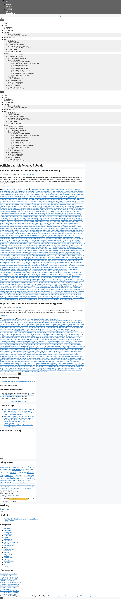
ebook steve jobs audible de (54, 211)
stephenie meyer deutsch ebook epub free (60, 336)
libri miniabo (14, 247)
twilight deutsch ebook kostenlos (9, 349)
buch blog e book (74, 199)
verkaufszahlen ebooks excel (8, 284)
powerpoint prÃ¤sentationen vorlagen (38, 260)
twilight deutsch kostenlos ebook (9, 279)
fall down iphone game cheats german (61, 220)
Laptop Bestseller (9, 520)
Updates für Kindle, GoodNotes (9, 579)
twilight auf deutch (50, 344)
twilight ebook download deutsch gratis (23, 281)
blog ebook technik (21, 199)
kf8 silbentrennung (68, 237)
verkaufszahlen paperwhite (26, 284)
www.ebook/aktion (32, 289)
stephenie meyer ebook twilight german (47, 337)
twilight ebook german (67, 360)
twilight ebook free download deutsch (46, 281)
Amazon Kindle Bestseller (15, 55)
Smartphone (25, 486)
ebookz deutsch (71, 216)
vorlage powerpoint (10, 286)
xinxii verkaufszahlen (16, 299)
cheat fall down (54, 201)
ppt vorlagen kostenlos (54, 264)
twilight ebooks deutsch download (31, 363)
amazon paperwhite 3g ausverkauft (67, 193)
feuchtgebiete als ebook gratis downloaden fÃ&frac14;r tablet (53, 221)
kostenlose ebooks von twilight (32, 332)
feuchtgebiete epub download (25, 223)
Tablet (30, 486)
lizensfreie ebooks (51, 247)
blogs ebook (56, 199)
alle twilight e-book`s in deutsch (28, 319)
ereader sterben (27, 218)
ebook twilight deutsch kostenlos (47, 322)
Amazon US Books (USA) (8, 580)
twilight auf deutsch (62, 344)
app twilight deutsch (52, 319)
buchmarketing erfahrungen (8, 201)
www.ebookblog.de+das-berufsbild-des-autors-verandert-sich (32, 291)
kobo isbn (54, 243)
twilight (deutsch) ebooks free (46, 341)
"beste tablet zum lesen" (38, 189)
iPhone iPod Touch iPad (9, 319)
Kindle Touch (32, 483)
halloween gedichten (66, 230)
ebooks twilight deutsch (28, 326)
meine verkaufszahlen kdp (61, 248)
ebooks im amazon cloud (54, 215)
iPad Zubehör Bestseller (15, 84)
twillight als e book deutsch (60, 282)
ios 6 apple (55, 233)
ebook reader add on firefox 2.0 (69, 208)
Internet (46, 233)
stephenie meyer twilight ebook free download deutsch (23, 339)
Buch (31, 469)
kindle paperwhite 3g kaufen (8, 240)
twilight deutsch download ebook (15, 277)
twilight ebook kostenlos (37, 361)
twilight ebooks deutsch (13, 363)
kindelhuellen (10, 238)
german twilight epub (63, 327)
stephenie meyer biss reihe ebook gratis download (33, 336)
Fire (34, 478)
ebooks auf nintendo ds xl (30, 215)
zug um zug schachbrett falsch (49, 299)
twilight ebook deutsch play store (30, 358)
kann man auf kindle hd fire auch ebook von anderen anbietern (55, 235)
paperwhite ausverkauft (39, 254)
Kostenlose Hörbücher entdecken (17, 36)
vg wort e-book (62, 284)
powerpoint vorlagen (39, 262)
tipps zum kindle (34, 276)
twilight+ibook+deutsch (74, 368)
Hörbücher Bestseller (14, 34)
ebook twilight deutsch (69, 211)
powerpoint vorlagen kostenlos (9, 264)
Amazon (32, 467)
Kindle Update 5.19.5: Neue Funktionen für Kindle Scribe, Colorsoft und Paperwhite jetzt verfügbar (19, 417)
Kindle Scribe (24, 483)
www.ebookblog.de (44, 289)
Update (2, 488)
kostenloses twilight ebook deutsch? (69, 332)
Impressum (60, 596)
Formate (6, 537)
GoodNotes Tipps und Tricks (8, 574)
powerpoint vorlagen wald (27, 264)
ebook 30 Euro (41, 206)
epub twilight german (35, 327)
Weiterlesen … (4, 186)
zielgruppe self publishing (31, 299)
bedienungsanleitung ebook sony (32, 198)
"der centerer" (50, 189)
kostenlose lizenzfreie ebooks (41, 245)
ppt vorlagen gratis (41, 264)
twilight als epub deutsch (12, 344)
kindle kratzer (19, 238)
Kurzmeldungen (10, 13)
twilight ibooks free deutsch (44, 366)
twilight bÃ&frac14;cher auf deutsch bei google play (38, 346)
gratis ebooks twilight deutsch (21, 228)
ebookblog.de (55, 213)
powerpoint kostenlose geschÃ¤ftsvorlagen (34, 259)
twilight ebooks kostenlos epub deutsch (54, 363)
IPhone (2, 483)
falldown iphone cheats (7, 221)
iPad (33, 480)
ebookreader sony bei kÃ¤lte (13, 215)
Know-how (7, 551)
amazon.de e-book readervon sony (37, 194)
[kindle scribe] (4, 509)
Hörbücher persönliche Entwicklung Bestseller (25, 63)
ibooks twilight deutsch (57, 331)
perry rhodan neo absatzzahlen (22, 257)
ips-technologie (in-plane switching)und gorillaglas (20, 235)
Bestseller (8, 4)
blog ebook (12, 199)
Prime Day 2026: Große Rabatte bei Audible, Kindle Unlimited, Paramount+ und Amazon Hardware (17, 421)
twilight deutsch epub (73, 277)
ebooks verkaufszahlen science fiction (46, 216)
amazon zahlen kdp (20, 194)
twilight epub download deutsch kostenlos (45, 365)
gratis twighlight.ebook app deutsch (15, 329)
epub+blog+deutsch (16, 218)
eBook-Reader (8, 27)
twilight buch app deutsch (62, 346)
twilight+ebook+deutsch (44, 368)
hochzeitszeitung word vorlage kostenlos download (69, 232)
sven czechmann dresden (50, 274)
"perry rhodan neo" (4, 467)
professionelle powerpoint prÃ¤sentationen (13, 267)
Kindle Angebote (9, 549)
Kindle (6, 39)
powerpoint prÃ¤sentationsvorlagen (61, 260)
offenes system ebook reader (61, 250)
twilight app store (39, 344)
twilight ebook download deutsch (50, 358)
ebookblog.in (64, 213)
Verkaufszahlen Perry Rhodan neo (11, 488)
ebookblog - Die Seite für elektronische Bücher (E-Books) (21, 519)
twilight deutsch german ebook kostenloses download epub (51, 349)
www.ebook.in (20, 289)
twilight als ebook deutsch (55, 343)
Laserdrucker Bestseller (15, 87)
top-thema (7, 562)
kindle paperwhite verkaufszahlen (71, 242)
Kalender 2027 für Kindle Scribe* (10, 495)
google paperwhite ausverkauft (72, 226)
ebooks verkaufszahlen (27, 216)
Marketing (13, 485)
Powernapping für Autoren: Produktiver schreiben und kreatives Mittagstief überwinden (20, 413)
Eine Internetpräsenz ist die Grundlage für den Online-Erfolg (30, 170)
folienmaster (43, 225)
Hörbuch (6, 32)
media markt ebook (46, 248)
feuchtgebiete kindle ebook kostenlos (67, 223)
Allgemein (7, 528)
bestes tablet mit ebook (69, 198)
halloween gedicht (41, 230)
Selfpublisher (13, 271)
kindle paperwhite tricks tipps (34, 242)
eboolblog (79, 216)
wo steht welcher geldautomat (43, 287)
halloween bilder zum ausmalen (25, 230)
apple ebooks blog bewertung (12, 196)
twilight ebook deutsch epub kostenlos (62, 279)
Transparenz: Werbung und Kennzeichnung (78, 596)
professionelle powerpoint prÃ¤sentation (72, 265)
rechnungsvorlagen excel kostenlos (14, 269)
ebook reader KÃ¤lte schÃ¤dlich (63, 209)
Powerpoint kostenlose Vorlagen (57, 259)
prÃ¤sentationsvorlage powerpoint (28, 265)
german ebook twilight (49, 327)
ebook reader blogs (16, 209)
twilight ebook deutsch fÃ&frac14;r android (45, 354)
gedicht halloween (68, 225)
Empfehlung (7, 535)
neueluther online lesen (45, 250)
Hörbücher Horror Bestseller (19, 67)
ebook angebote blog (52, 206)
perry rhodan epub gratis (46, 255)
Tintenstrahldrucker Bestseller (16, 89)
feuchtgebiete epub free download (45, 223)
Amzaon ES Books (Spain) (8, 587)
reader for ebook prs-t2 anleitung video (54, 267)
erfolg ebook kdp (76, 218)
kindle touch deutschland (5, 485)
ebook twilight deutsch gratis (28, 322)
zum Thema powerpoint (66, 299)
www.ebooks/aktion (66, 298)
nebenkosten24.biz (13, 250)
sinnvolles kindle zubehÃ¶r (36, 271)
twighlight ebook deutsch (7, 341)
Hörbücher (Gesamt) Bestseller (20, 62)
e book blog (54, 204)
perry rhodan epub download (29, 255)
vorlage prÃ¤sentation (22, 286)
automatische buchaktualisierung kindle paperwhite (48, 196)
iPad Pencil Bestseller (14, 85)
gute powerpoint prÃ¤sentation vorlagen (43, 228)
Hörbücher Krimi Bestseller (19, 68)
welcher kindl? (58, 286)
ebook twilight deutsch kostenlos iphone (70, 322)
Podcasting (7, 559)
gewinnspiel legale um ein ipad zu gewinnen (48, 226)
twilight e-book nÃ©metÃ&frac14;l (37, 351)
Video (5, 564)
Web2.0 (6, 566)
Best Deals (9, 6)
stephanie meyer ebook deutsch (44, 334)
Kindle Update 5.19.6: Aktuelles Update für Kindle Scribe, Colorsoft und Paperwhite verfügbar (19, 410)
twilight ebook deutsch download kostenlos (59, 353)
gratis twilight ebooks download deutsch (39, 329)
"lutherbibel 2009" (30, 191)
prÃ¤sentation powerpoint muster (71, 264)
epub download (4, 218)
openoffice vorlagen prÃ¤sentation (21, 254)
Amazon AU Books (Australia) (9, 584)
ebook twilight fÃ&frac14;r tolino (10, 324)
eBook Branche (6, 189)
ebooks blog (42, 215)
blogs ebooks (65, 199)
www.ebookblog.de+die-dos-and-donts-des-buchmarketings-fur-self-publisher (23, 293)
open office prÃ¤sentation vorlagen (37, 252)
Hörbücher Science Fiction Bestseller (22, 73)
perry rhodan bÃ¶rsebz (54, 254)
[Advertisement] (16, 445)
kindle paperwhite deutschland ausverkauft (49, 240)
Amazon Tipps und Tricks (8, 575)
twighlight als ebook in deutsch (49, 339)
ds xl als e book (45, 204)
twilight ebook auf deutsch (28, 279)
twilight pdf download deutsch (63, 366)
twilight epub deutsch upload (23, 365)
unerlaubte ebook (74, 282)
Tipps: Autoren (8, 30)
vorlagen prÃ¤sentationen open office (41, 286)
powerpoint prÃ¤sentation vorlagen (15, 260)
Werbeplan (3, 287)
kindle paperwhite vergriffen (51, 242)
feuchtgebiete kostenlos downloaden (11, 225)
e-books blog (6, 472)
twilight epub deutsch (31, 282)
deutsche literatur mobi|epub (22, 204)
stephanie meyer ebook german (33, 274)
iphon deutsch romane (65, 233)
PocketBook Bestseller (14, 80)
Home (5, 23)
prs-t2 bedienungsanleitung (34, 267)
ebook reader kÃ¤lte (47, 209)
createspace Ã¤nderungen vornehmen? (30, 203)
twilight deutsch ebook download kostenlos (53, 277)
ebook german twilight (36, 208)
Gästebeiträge (8, 539)
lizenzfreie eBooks (63, 247)
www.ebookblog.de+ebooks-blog (29, 294)
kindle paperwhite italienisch (15, 242)
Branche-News (8, 29)
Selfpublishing (22, 271)
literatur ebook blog (25, 247)
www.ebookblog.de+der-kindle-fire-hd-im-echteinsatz (67, 291)
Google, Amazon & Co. (11, 542)
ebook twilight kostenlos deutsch (46, 324)
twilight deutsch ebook (32, 277)
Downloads (7, 530)
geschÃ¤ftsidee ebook (28, 226)
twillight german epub (26, 371)
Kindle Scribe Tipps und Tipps (9, 577)
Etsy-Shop (9, 8)
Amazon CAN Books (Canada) (9, 586)
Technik (6, 25)
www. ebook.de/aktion (59, 287)
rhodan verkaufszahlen (18, 486)
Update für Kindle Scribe (15, 51)
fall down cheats (29, 220)
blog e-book (80, 198)
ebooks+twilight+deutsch (57, 326)
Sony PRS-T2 (59, 272)
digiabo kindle (36, 204)
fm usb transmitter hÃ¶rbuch (30, 225)
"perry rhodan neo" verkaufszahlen (62, 191)
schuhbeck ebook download (58, 269)
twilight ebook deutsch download (36, 353)
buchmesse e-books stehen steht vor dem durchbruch (33, 201)
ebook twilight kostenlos (28, 324)
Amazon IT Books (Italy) (7, 589)
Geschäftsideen (8, 540)
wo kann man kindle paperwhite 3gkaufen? (20, 287)
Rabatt (11, 486)
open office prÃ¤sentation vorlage (16, 252)
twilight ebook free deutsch (12, 360)
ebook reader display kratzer (31, 209)
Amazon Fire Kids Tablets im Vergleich (19, 48)
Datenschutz (52, 596)
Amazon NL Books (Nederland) (9, 591)
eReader (29, 478)
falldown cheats (77, 220)
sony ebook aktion (50, 271)
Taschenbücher (10, 9)
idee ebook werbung (37, 233)
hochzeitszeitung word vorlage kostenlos (41, 232)
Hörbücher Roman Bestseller (20, 72)
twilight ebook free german (67, 281)
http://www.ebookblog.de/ (8, 233)
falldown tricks (19, 221)
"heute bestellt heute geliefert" (64, 189)
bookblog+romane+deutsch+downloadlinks (13, 321)
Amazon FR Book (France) (8, 594)
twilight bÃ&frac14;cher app (13, 346)
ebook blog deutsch (32, 321)
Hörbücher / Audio (9, 544)
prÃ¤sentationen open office (8, 265)
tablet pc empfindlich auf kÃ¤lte (68, 274)
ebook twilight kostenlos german (66, 324)
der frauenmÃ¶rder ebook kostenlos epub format (57, 203)
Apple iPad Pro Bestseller (15, 82)
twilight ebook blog (71, 351)
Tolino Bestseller (13, 77)
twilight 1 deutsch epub (11, 343)
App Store (42, 319)
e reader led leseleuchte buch (67, 204)
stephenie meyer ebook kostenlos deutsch (22, 337)
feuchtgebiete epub (10, 223)
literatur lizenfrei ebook (38, 247)
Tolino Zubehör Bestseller (15, 78)
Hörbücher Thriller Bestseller (20, 75)
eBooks (8, 11)
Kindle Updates (12, 49)
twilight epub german (45, 282)
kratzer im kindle (5, 247)
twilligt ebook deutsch (40, 371)
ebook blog (63, 206)
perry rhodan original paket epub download (60, 257)
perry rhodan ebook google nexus (10, 255)
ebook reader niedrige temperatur (21, 211)
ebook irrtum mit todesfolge (51, 208)
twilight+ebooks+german (59, 368)
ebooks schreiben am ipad (12, 216)
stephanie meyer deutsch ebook (25, 334)
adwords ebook (29, 193)
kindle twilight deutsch (71, 331)
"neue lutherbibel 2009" (44, 191)
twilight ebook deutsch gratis (73, 356)
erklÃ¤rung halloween (6, 220)
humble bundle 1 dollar (23, 233)
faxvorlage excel (29, 221)
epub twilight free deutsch (20, 327)
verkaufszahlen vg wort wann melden (46, 284)
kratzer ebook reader (77, 245)
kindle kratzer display (30, 238)
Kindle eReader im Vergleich (16, 44)
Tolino (33, 486)
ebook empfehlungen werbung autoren (16, 208)
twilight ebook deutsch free (13, 356)
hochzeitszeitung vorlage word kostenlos (16, 232)
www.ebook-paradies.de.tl (8, 289)
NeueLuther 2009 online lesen (28, 250)
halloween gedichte (53, 230)
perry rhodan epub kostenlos (62, 255)
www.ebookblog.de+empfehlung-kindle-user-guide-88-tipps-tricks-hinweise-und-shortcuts (34, 296)
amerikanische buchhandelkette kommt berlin (61, 194)
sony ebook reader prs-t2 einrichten (23, 272)
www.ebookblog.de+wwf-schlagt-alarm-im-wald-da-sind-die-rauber (39, 298)
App (1, 469)
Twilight (33, 341)
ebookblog (47, 213)
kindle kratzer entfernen (44, 238)
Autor (65, 196)
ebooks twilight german (43, 326)
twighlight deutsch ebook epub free (69, 339)
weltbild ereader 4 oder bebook (72, 286)
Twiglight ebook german (23, 341)
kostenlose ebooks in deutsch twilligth (20, 245)
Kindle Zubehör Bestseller (15, 56)
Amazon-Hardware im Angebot (17, 58)
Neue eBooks (8, 557)
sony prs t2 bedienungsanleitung (44, 272)
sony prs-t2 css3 (68, 272)
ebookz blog (62, 216)
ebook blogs (70, 206)
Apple (5, 470)
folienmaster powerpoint (55, 225)
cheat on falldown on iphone (67, 201)
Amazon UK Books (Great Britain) (10, 582)
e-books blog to (26, 206)
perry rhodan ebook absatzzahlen (71, 254)
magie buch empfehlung (33, 248)
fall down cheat (18, 220)
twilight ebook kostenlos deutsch (15, 282)
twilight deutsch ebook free (75, 348)
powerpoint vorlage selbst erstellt (22, 262)
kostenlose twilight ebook (50, 332)
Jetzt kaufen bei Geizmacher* (18, 499)
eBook (34, 206)
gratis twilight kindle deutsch (60, 329)
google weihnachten (6, 228)
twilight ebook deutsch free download (33, 356)
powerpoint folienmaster (13, 259)
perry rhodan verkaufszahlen (22, 485)
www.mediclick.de (78, 298)
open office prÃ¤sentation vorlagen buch (61, 252)
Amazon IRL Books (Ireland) (9, 592)
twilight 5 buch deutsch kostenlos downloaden (33, 343)
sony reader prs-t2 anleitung (14, 274)
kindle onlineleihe (57, 238)
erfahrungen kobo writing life (41, 218)
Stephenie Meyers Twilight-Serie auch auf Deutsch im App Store (31, 303)
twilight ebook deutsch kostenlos (9, 358)
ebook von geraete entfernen (24, 213)
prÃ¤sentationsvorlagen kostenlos (49, 265)
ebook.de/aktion (38, 213)
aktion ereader (39, 193)
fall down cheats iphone (42, 220)
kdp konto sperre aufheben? (54, 237)
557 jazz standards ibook (16, 193)
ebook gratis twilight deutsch (61, 321)
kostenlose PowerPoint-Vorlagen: (60, 245)
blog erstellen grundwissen (44, 199)
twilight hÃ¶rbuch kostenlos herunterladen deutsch (20, 366)
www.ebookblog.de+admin (6, 490)
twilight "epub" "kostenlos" (60, 276)
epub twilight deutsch (72, 326)
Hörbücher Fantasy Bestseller (20, 65)
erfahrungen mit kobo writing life (60, 218)
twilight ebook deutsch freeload (54, 356)
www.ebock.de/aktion (73, 287)
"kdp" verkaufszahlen (17, 191)
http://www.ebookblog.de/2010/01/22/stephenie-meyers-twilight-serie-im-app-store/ (25, 331)
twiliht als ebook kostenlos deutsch (28, 370)
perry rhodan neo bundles (39, 257)
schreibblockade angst (31, 269)
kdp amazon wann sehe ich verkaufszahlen (32, 237)
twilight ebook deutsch (43, 279)
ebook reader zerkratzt (38, 211)
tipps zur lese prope (45, 276)
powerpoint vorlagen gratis (74, 262)
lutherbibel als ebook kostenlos (16, 248)
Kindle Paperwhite (13, 43)
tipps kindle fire (23, 276)
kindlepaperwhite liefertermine (42, 243)
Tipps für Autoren (23, 189)
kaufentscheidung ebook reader (9, 237)
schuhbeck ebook (44, 269)
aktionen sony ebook (50, 193)
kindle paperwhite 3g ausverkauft (73, 238)
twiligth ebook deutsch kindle (9, 370)
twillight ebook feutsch (12, 371)
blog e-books (4, 199)
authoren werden (27, 196)
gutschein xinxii (61, 228)
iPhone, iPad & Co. (9, 37)
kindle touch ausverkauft (24, 243)
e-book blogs (17, 206)
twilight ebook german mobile (20, 361)
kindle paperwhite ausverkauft (27, 240)
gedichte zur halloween (14, 226)
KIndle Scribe (12, 41)
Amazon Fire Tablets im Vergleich (18, 46)
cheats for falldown (12, 203)
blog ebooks (31, 199)
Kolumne (14, 189)
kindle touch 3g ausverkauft (8, 243)
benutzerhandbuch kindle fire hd (52, 198)
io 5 (50, 233)
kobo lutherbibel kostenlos (66, 243)
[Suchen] (19, 373)
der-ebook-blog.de (77, 203)
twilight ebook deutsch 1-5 (17, 353)
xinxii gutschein (4, 299)
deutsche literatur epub (6, 204)
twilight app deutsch (27, 344)
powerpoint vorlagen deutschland (56, 262)
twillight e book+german (64, 370)
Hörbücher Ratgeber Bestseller (20, 70)
